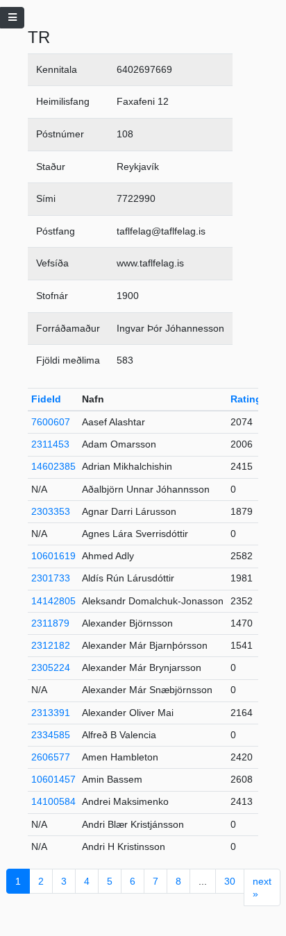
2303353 (50, 511)
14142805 (53, 600)
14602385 (53, 466)
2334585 (50, 734)
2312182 (50, 645)
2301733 (50, 578)
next (262, 887)
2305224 (50, 667)
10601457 (53, 779)
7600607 (50, 421)
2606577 (50, 757)
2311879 (50, 623)
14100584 (53, 801)
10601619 (53, 555)
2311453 (50, 444)
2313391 (50, 712)
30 (229, 881)
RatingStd (254, 399)
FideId (46, 399)
